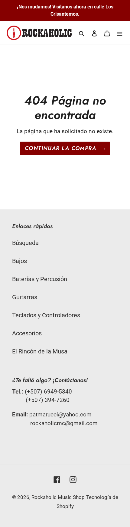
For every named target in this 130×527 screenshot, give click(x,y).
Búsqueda (25, 242)
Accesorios (27, 333)
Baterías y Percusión (39, 279)
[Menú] (119, 32)
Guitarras (24, 297)
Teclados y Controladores (46, 315)
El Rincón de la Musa (39, 351)
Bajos (19, 261)
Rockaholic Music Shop (58, 497)
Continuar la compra (60, 148)
